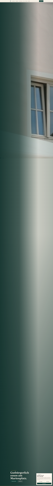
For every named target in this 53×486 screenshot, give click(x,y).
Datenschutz (38, 479)
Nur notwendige (40, 481)
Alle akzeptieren (44, 483)
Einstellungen (47, 481)
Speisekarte (20, 481)
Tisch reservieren (14, 481)
